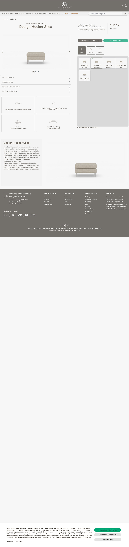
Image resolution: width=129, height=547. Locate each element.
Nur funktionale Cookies (108, 535)
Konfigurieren (108, 540)
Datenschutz (10, 541)
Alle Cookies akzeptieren (108, 530)
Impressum (19, 541)
